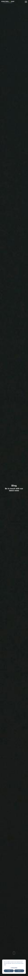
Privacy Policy (17, 963)
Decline (19, 970)
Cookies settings (14, 967)
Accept (9, 970)
